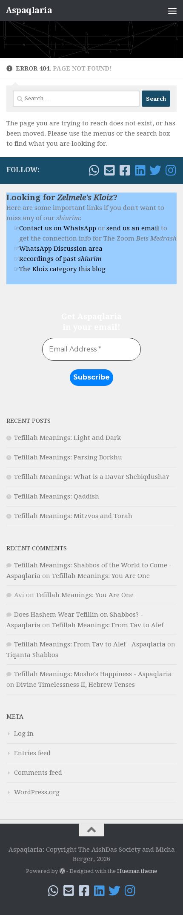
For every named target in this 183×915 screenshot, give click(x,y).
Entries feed (32, 753)
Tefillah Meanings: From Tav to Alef (107, 625)
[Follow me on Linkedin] (140, 170)
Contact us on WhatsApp (57, 228)
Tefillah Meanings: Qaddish (56, 496)
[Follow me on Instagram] (171, 170)
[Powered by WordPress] (62, 871)
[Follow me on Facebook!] (125, 170)
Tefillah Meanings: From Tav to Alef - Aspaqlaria (90, 644)
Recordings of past (60, 259)
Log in (24, 733)
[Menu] (172, 10)
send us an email (132, 228)
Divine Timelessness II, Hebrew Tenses (75, 684)
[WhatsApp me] (94, 170)
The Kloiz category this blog (62, 269)
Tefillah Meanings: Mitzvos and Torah (73, 516)
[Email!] (109, 170)
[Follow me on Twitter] (155, 170)
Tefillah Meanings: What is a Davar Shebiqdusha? (91, 477)
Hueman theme (137, 871)
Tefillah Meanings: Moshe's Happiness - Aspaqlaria (93, 674)
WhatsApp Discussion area (61, 248)
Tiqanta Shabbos (32, 655)
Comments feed (38, 772)
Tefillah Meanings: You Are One (101, 576)
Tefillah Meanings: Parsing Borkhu (68, 457)
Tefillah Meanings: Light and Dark (67, 438)
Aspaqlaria (29, 10)
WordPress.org (37, 792)
